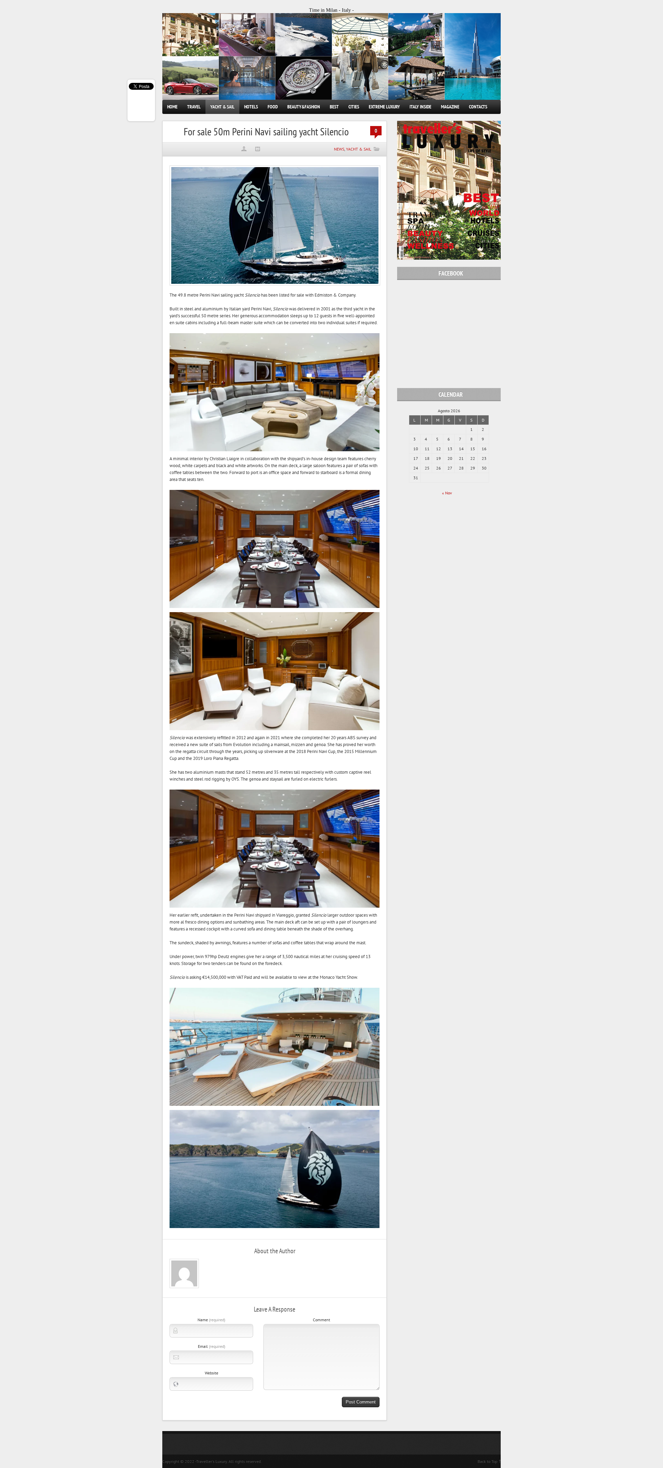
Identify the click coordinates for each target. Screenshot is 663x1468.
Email (211, 1346)
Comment (321, 1319)
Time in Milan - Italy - (331, 10)
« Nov (447, 492)
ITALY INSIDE (420, 107)
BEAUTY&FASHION (303, 107)
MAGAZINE (450, 107)
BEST (334, 107)
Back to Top (487, 1461)
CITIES (353, 107)
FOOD (273, 107)
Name (211, 1319)
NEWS (339, 149)
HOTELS (251, 107)
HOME (172, 107)
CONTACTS (478, 107)
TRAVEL (194, 107)
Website (211, 1372)
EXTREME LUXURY (384, 107)
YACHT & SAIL (222, 107)
